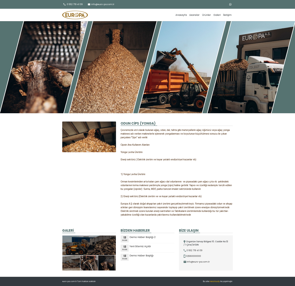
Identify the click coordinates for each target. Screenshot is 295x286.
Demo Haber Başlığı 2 (138, 237)
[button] (22, 67)
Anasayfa (181, 15)
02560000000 (193, 256)
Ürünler (206, 15)
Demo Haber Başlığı (137, 255)
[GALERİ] (89, 253)
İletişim (227, 15)
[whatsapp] (230, 4)
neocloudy (215, 281)
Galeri (217, 15)
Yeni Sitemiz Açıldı (136, 246)
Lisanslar (194, 15)
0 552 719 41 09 (194, 250)
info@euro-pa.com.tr (198, 261)
